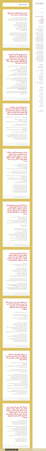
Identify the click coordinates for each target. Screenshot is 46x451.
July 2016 (42, 103)
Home (42, 8)
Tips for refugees (39, 3)
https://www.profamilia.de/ (13, 285)
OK (16, 449)
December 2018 (41, 89)
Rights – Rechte (41, 83)
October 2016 (41, 102)
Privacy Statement (40, 111)
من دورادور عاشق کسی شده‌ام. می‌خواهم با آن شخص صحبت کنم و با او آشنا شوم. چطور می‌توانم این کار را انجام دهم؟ (16, 356)
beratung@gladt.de (24, 91)
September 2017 (41, 96)
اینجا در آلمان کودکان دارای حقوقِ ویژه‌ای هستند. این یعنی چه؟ (17, 14)
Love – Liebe (41, 73)
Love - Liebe (24, 446)
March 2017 (41, 99)
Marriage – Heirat (41, 74)
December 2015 (41, 106)
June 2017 (42, 97)
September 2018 (41, 90)
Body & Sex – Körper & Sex (39, 70)
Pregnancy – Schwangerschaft (39, 82)
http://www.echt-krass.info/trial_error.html (20, 191)
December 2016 (41, 100)
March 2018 (41, 93)
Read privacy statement (10, 449)
